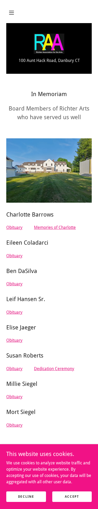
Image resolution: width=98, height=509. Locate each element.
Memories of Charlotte (55, 227)
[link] (49, 44)
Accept (72, 496)
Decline (26, 496)
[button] (11, 12)
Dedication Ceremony (54, 368)
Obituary (14, 227)
